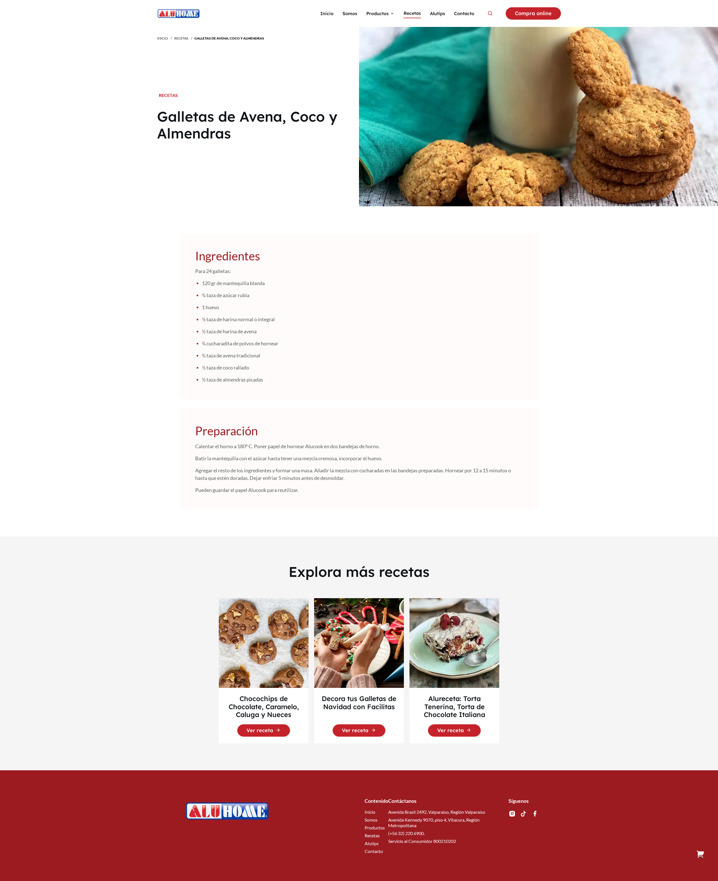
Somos (371, 819)
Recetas (181, 38)
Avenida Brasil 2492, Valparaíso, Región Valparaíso (436, 812)
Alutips (372, 843)
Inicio (162, 38)
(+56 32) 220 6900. (406, 833)
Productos (375, 827)
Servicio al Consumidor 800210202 (422, 841)
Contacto (374, 851)
